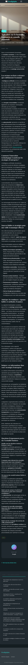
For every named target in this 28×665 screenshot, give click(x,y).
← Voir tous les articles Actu (8, 562)
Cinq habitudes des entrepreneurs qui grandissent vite (11, 604)
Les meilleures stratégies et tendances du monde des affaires (14, 639)
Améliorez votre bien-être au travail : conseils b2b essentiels (13, 590)
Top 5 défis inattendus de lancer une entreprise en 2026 (13, 624)
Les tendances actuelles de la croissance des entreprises (13, 629)
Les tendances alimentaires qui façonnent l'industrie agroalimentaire (12, 599)
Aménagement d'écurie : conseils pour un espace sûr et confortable (12, 594)
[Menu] (21, 1)
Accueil (3, 48)
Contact (13, 656)
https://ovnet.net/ (17, 147)
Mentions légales (5, 656)
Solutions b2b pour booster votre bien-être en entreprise (13, 609)
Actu (3, 31)
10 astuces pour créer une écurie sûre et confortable (12, 585)
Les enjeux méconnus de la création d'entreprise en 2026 (14, 634)
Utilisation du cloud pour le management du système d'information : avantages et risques (13, 613)
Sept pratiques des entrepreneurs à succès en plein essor (13, 580)
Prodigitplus (11, 1)
